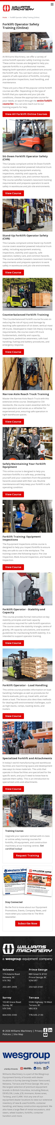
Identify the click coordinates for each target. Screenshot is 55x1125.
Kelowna (8, 969)
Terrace (34, 997)
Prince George (38, 969)
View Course (13, 193)
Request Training (27, 855)
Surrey (7, 997)
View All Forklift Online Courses (26, 114)
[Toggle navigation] (52, 4)
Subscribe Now (27, 923)
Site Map (18, 1034)
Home (5, 17)
